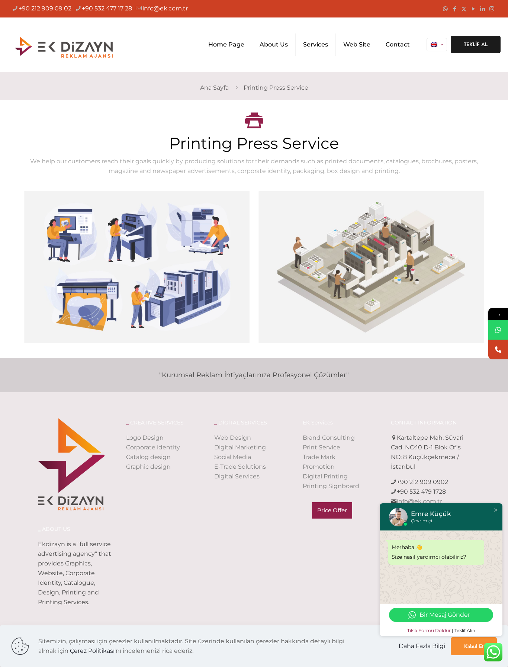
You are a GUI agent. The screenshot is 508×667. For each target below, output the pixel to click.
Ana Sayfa (214, 87)
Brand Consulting (329, 437)
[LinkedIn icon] (482, 8)
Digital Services (237, 476)
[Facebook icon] (454, 8)
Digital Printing (325, 476)
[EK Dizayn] (67, 44)
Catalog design (148, 457)
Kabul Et (473, 646)
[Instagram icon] (492, 8)
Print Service (321, 447)
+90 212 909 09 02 (45, 8)
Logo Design (145, 437)
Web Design (232, 437)
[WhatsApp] (498, 330)
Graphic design (148, 466)
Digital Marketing (240, 447)
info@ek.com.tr (165, 8)
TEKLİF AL (476, 44)
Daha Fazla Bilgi (422, 646)
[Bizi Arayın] (498, 349)
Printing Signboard (331, 486)
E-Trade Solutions (240, 466)
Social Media (232, 457)
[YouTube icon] (473, 8)
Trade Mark (319, 457)
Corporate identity (153, 447)
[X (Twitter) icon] (464, 8)
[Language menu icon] (437, 44)
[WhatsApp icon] (445, 8)
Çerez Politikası (92, 650)
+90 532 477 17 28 (107, 8)
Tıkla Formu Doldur (429, 630)
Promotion (319, 466)
